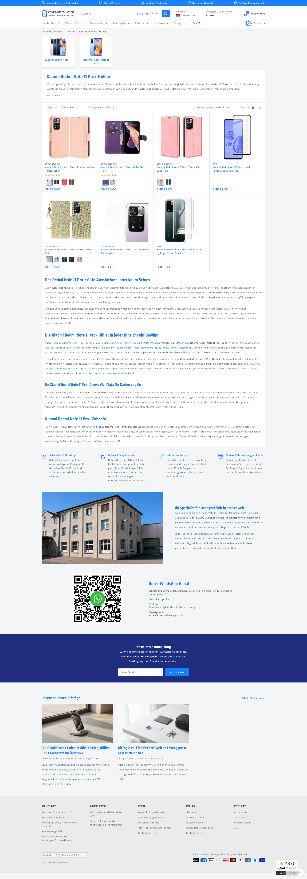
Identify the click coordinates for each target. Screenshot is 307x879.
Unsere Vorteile (194, 822)
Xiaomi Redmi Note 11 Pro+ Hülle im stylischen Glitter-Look (158, 347)
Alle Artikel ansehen (254, 698)
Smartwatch (97, 23)
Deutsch (47, 855)
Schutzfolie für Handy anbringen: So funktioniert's (58, 838)
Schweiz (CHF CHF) (71, 855)
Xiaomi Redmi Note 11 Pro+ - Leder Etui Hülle (122, 169)
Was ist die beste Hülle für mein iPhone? (60, 824)
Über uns (190, 812)
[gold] (49, 259)
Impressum (240, 812)
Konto (210, 15)
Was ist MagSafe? (52, 831)
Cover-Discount (53, 164)
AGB (235, 827)
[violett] (105, 182)
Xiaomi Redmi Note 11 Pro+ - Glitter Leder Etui (68, 251)
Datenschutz (240, 817)
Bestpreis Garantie (148, 822)
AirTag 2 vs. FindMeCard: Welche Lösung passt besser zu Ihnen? (152, 750)
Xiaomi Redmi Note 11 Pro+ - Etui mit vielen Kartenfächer (69, 169)
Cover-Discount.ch (52, 31)
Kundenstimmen (195, 817)
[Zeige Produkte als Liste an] (259, 107)
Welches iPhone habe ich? (57, 812)
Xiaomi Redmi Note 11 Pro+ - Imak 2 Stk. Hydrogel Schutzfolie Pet (179, 251)
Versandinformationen (151, 812)
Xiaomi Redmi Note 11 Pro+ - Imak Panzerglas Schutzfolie (232, 169)
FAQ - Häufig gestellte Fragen (154, 827)
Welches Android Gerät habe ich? (106, 814)
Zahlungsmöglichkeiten (151, 817)
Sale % (196, 23)
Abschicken (177, 672)
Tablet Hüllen (72, 23)
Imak (215, 164)
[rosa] (49, 182)
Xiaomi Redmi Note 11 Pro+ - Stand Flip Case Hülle (178, 169)
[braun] (72, 182)
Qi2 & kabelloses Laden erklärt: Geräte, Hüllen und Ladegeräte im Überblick (76, 750)
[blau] (168, 182)
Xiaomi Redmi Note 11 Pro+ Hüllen (87, 31)
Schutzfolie (90, 431)
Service (257, 23)
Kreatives (159, 23)
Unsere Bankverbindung (199, 827)
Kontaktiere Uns (194, 832)
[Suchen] (166, 13)
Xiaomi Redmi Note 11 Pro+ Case (72, 368)
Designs (178, 23)
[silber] (56, 259)
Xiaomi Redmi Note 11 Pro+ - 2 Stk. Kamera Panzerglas (125, 251)
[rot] (64, 182)
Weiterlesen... (54, 95)
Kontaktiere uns (147, 832)
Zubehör (140, 23)
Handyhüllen (49, 23)
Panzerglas (119, 23)
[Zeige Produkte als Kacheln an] (253, 107)
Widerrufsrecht (242, 822)
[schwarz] (56, 182)
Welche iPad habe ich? (54, 817)
